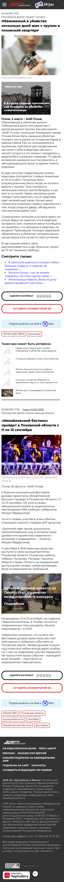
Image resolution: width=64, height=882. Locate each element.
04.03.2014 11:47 (10, 13)
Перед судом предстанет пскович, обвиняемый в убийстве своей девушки (36, 349)
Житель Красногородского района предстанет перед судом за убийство (35, 370)
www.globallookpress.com (16, 77)
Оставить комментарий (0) (32, 308)
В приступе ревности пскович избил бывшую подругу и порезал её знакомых (32, 266)
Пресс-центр (47, 748)
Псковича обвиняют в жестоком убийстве (37, 358)
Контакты (39, 765)
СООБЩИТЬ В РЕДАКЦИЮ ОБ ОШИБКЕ (27, 770)
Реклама (9, 753)
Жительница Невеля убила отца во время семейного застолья (30, 281)
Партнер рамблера (31, 866)
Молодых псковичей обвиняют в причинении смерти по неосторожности (36, 381)
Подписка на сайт (16, 765)
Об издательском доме (19, 748)
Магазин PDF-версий (32, 753)
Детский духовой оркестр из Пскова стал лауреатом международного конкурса (30, 592)
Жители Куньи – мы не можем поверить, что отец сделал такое (27, 274)
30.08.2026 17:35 (10, 409)
